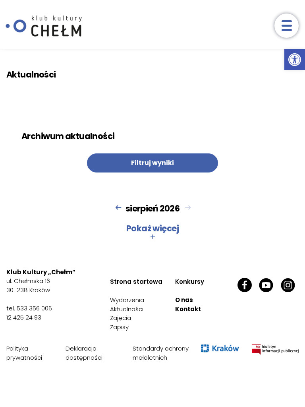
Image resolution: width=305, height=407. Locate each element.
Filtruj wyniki (152, 162)
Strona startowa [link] (136, 281)
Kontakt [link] (188, 309)
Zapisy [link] (119, 327)
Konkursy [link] (189, 281)
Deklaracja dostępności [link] (84, 353)
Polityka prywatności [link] (24, 353)
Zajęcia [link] (120, 318)
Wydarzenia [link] (127, 300)
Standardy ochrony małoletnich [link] (161, 353)
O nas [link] (184, 300)
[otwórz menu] (286, 26)
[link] (294, 59)
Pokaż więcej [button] (152, 232)
